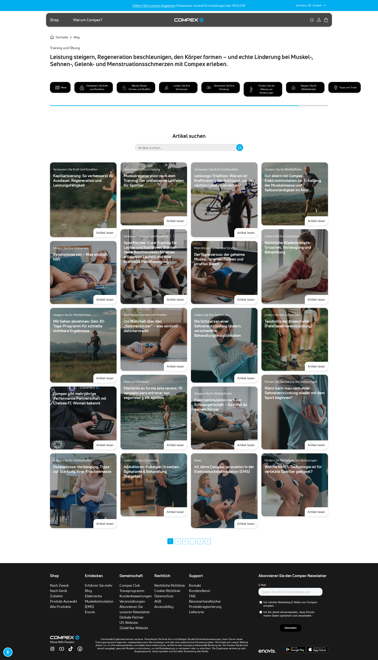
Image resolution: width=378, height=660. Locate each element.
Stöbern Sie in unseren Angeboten (153, 5)
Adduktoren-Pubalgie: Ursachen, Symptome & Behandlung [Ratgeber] (152, 471)
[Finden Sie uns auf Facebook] (80, 648)
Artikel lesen (106, 232)
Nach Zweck (59, 585)
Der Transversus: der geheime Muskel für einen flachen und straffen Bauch (219, 259)
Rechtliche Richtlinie (169, 585)
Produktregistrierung (205, 606)
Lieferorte (196, 612)
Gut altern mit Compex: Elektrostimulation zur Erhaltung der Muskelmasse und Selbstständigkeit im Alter (293, 182)
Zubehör (56, 596)
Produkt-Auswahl (63, 601)
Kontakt (195, 585)
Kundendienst (199, 590)
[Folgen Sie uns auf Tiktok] (70, 648)
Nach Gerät (58, 590)
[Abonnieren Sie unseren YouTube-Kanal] (61, 648)
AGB (157, 601)
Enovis (90, 612)
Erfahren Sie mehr (99, 585)
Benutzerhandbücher (205, 601)
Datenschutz (163, 596)
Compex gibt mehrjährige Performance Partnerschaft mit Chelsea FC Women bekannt (79, 398)
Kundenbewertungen (136, 596)
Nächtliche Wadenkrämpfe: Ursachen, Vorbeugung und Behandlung (288, 247)
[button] (8, 652)
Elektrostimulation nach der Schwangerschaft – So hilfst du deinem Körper (220, 405)
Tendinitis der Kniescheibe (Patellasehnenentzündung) (288, 323)
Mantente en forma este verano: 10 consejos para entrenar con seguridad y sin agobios (153, 393)
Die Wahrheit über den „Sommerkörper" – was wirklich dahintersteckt (151, 326)
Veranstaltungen (132, 601)
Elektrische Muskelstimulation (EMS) (99, 601)
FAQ (192, 596)
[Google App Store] (295, 651)
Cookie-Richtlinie (167, 590)
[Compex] (189, 19)
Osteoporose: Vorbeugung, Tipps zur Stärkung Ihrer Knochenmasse (82, 469)
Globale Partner (132, 617)
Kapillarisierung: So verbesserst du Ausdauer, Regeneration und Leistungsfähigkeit (83, 180)
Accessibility (163, 606)
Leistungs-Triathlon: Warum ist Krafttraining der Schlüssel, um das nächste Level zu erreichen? (224, 180)
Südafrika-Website (134, 628)
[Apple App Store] (317, 651)
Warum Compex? (87, 19)
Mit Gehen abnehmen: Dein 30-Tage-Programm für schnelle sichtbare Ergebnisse (79, 326)
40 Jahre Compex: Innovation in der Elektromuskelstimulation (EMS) (224, 469)
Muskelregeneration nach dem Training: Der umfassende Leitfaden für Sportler (154, 180)
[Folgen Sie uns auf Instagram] (52, 648)
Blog (88, 590)
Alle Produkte (60, 606)
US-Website (129, 622)
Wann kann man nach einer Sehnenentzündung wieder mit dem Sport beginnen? (295, 393)
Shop (54, 19)
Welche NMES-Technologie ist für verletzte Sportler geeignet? (293, 469)
